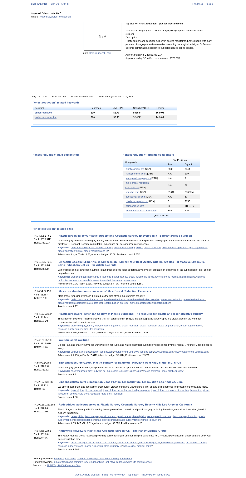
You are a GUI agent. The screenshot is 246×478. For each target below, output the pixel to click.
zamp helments (75, 462)
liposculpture (77, 390)
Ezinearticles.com (70, 261)
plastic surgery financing (184, 416)
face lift (87, 329)
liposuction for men (85, 420)
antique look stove (106, 462)
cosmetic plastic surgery (70, 329)
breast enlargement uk (82, 442)
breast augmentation (168, 325)
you (131, 351)
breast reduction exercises (71, 303)
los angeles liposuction (159, 416)
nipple (79, 251)
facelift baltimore (151, 371)
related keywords (48, 16)
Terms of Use (163, 474)
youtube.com (132, 192)
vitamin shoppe (187, 276)
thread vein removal (106, 442)
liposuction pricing (199, 390)
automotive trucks (145, 276)
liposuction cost (94, 390)
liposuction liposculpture (137, 390)
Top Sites (132, 474)
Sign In (65, 4)
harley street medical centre (137, 446)
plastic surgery (78, 325)
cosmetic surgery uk (149, 442)
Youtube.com (67, 339)
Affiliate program (91, 474)
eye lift (139, 247)
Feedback (197, 4)
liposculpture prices (113, 390)
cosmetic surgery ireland (70, 446)
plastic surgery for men (130, 420)
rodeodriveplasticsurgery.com (141, 210)
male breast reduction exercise (87, 299)
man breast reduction (115, 299)
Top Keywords (116, 474)
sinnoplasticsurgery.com (138, 178)
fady (90, 371)
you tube (75, 351)
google (95, 351)
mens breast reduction (141, 303)
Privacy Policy (148, 474)
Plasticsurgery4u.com (73, 235)
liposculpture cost (160, 390)
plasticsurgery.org (135, 169)
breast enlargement (110, 325)
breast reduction (152, 247)
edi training (113, 458)
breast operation (66, 251)
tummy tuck (93, 325)
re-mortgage (130, 280)
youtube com (121, 351)
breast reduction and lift (96, 251)
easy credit (129, 276)
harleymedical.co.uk (136, 173)
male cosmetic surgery (101, 247)
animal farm (126, 458)
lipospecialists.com (135, 196)
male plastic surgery (124, 247)
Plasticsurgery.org (70, 313)
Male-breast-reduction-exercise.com (82, 291)
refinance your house (65, 458)
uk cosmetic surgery (196, 442)
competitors (65, 16)
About (78, 474)
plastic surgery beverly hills (131, 416)
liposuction (98, 329)
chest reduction (43, 112)
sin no (102, 371)
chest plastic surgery (172, 371)
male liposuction (79, 247)
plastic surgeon (108, 416)
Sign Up (55, 4)
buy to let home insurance (108, 276)
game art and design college (92, 458)
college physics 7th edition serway (134, 462)
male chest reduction (46, 117)
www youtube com (143, 351)
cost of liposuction (179, 390)
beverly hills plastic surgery (85, 416)
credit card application (82, 276)
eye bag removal (198, 247)
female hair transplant (111, 280)
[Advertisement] (55, 46)
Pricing (209, 4)
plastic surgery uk (94, 446)
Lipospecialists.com (72, 381)
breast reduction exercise (115, 303)
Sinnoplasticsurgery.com (75, 362)
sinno (132, 371)
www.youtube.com (163, 351)
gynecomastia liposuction (175, 247)
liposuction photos (67, 393)
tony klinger (90, 462)
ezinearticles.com (135, 206)
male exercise (93, 303)
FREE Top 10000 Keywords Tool (64, 465)
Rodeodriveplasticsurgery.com (79, 404)
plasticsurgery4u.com (100, 53)
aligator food (60, 462)
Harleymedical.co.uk (72, 430)
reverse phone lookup (166, 276)
